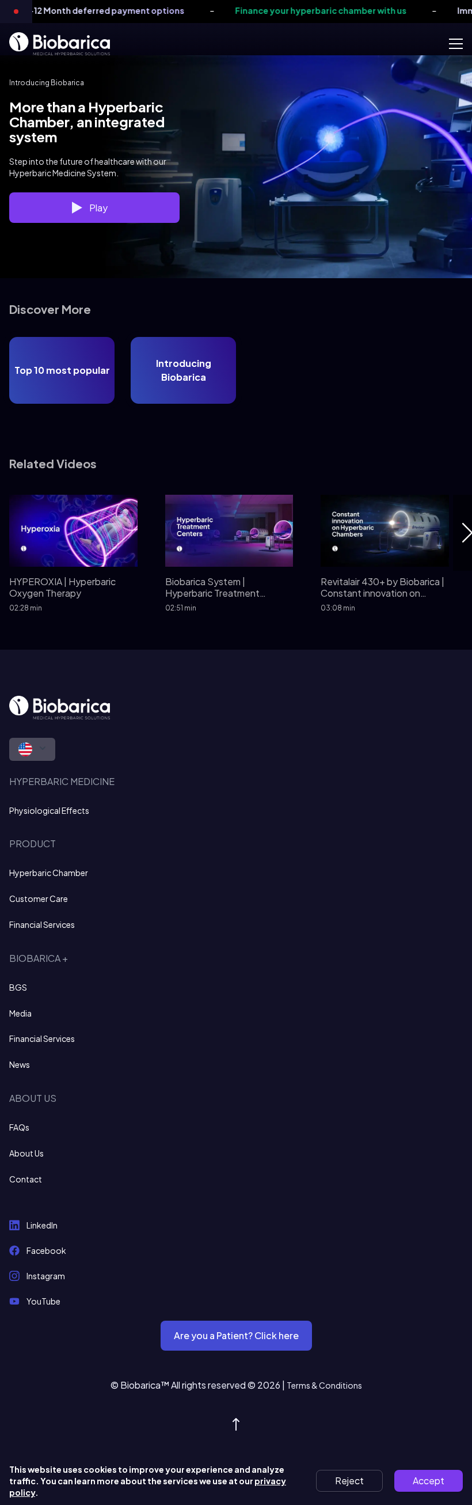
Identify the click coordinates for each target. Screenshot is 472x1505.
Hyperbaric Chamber (48, 872)
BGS (18, 987)
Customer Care (38, 898)
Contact (25, 1179)
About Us (26, 1153)
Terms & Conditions (324, 1385)
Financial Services (42, 924)
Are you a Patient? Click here (236, 1335)
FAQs (19, 1127)
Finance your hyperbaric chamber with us (295, 10)
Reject (349, 1480)
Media (20, 1013)
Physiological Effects (49, 810)
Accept (428, 1480)
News (19, 1064)
